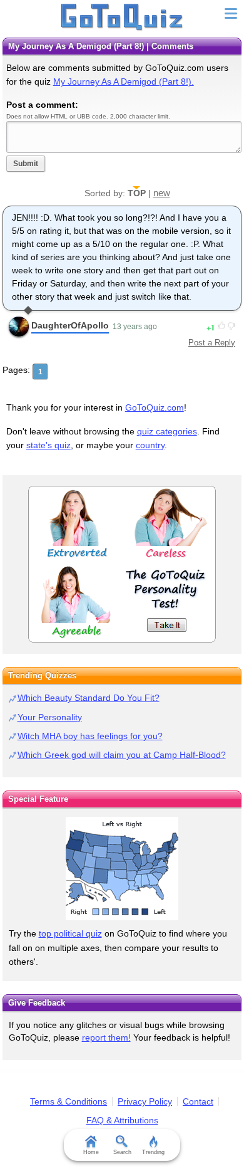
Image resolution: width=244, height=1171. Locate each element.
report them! (106, 1037)
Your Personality (50, 717)
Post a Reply (211, 342)
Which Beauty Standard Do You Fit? (89, 698)
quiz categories (167, 431)
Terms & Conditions (68, 1101)
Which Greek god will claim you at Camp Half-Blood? (122, 755)
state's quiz (48, 445)
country (150, 445)
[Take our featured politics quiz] (122, 868)
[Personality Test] (122, 564)
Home (91, 1152)
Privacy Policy (145, 1101)
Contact (198, 1101)
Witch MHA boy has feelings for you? (90, 736)
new (161, 192)
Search (122, 1152)
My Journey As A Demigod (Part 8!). (123, 81)
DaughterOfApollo (70, 325)
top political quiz (70, 933)
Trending (153, 1152)
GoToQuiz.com (154, 407)
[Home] (122, 17)
